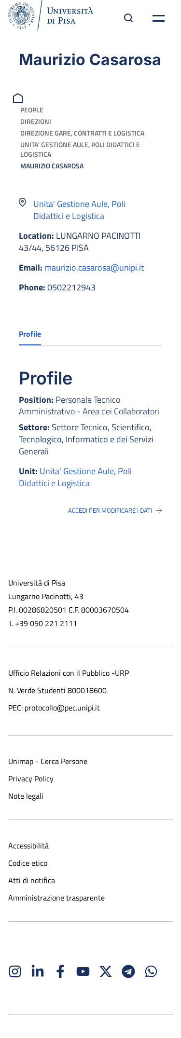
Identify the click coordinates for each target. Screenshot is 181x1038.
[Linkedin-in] (37, 971)
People (31, 110)
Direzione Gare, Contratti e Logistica (82, 133)
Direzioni (35, 121)
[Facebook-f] (60, 971)
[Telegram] (128, 971)
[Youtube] (83, 971)
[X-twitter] (105, 971)
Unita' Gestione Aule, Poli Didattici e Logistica (80, 149)
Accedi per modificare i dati (110, 510)
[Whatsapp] (151, 971)
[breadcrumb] (19, 97)
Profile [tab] (30, 334)
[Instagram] (15, 971)
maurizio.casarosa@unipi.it (94, 267)
